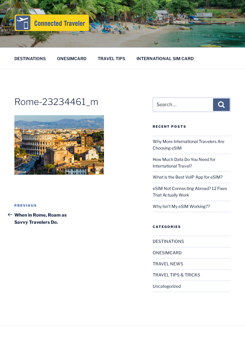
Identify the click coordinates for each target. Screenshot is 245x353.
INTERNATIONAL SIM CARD (165, 58)
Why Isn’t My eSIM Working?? (181, 206)
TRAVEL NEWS (168, 263)
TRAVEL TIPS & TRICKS (176, 274)
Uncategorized (167, 286)
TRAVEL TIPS (111, 58)
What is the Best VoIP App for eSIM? (188, 176)
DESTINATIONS (30, 58)
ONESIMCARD (71, 58)
